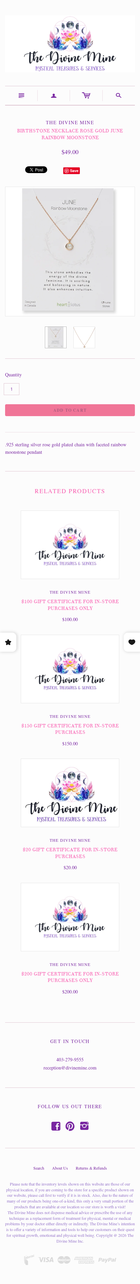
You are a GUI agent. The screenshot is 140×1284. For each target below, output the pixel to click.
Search (38, 1168)
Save (74, 170)
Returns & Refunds (91, 1168)
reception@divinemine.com (70, 1067)
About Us (60, 1168)
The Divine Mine (70, 592)
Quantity (13, 374)
